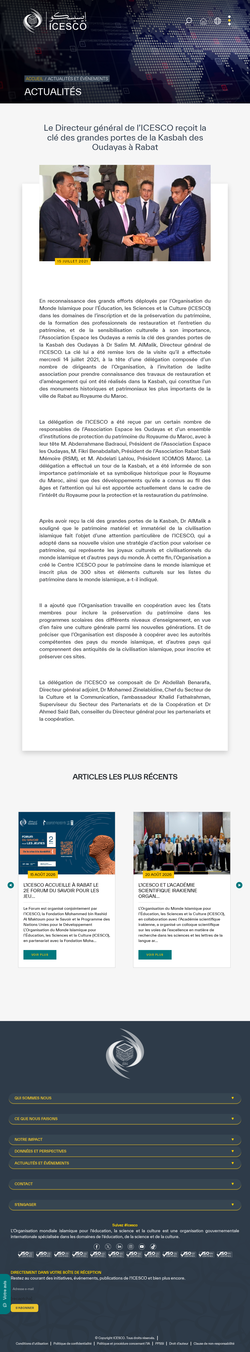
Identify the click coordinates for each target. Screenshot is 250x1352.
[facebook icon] (97, 1246)
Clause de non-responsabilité (214, 1343)
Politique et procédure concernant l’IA (123, 1343)
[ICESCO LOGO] (125, 1055)
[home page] (57, 20)
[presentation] (11, 885)
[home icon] (203, 20)
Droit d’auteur (178, 1343)
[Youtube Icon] (142, 1246)
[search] (188, 21)
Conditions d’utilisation (32, 1343)
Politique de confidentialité (72, 1343)
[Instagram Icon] (131, 1246)
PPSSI (159, 1343)
